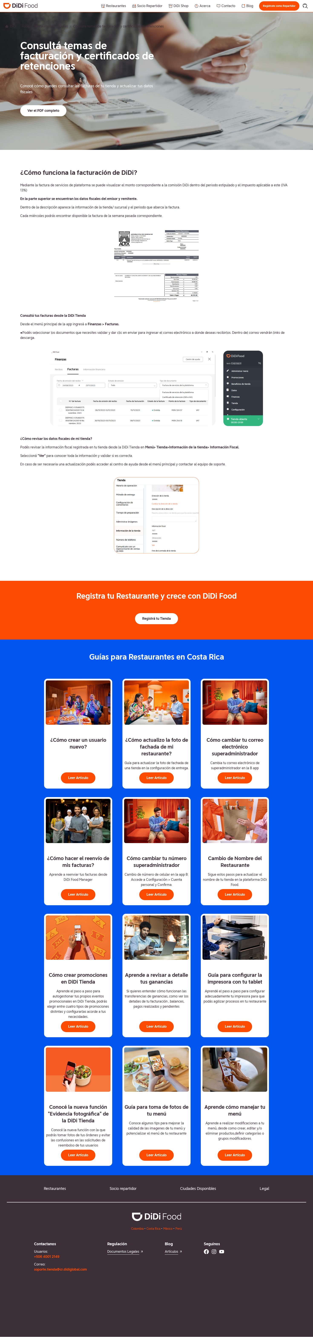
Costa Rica (153, 1228)
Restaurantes (44, 26)
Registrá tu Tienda (156, 619)
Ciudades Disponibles (198, 1188)
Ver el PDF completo (43, 111)
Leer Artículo (78, 778)
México (167, 1228)
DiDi (13, 26)
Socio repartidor (123, 1188)
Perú (178, 1228)
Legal (264, 1188)
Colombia (137, 1228)
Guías (63, 26)
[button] (279, 6)
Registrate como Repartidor (279, 5)
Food (25, 26)
